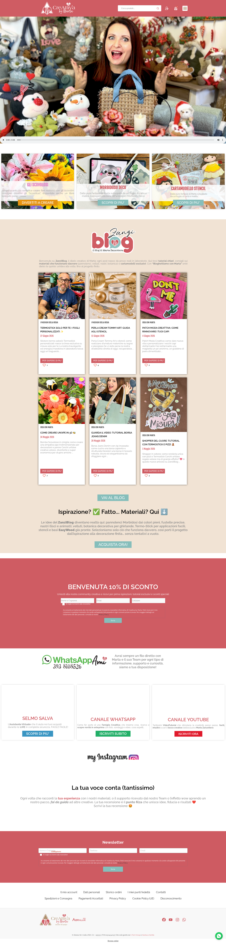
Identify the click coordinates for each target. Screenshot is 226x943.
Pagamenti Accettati (91, 898)
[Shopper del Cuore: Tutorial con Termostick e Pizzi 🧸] (163, 431)
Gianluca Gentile (148, 935)
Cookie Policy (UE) (143, 898)
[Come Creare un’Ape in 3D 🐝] (61, 423)
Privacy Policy (104, 614)
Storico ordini (114, 892)
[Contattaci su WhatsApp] (219, 936)
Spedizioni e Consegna (58, 898)
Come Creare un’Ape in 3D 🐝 (58, 432)
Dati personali (91, 892)
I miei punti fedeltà (139, 892)
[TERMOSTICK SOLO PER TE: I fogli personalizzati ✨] (61, 318)
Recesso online (113, 941)
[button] (185, 8)
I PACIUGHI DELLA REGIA (49, 322)
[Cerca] (158, 8)
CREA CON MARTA (148, 322)
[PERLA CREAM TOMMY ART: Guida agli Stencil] (112, 318)
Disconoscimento (171, 898)
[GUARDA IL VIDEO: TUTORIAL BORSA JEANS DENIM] (112, 423)
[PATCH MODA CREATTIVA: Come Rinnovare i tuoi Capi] (163, 318)
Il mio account (68, 892)
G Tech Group (135, 935)
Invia (113, 620)
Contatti (161, 892)
